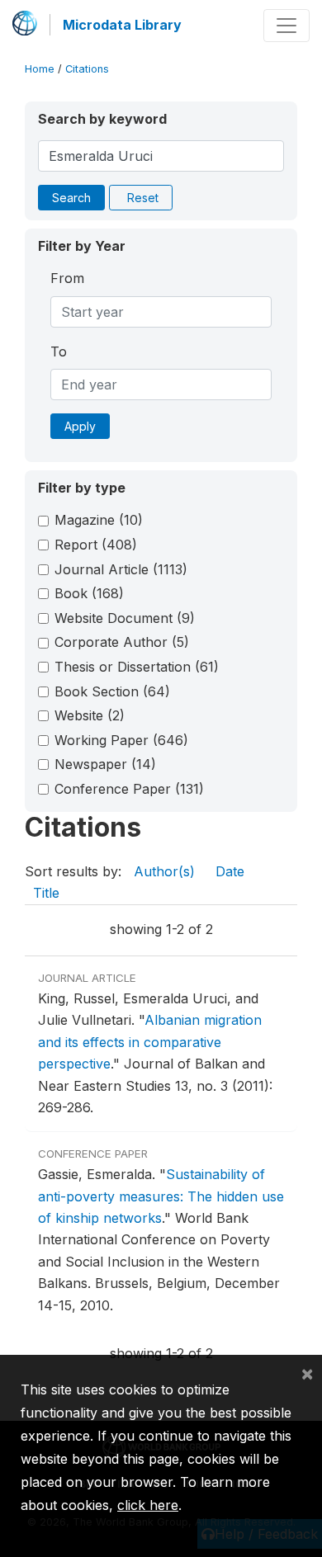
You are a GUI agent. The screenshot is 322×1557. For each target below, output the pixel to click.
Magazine (98, 520)
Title (46, 893)
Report (95, 544)
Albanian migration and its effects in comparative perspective (150, 1042)
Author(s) (164, 871)
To (58, 351)
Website (89, 715)
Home (39, 69)
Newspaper (105, 764)
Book (89, 593)
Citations (87, 69)
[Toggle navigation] (286, 25)
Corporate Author (121, 642)
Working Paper (121, 740)
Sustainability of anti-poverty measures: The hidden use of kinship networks (161, 1196)
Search (71, 198)
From (67, 278)
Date (229, 871)
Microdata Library (122, 25)
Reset (143, 198)
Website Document (124, 618)
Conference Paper (129, 789)
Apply (80, 426)
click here (147, 1505)
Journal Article (120, 569)
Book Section (112, 691)
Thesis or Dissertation (136, 666)
